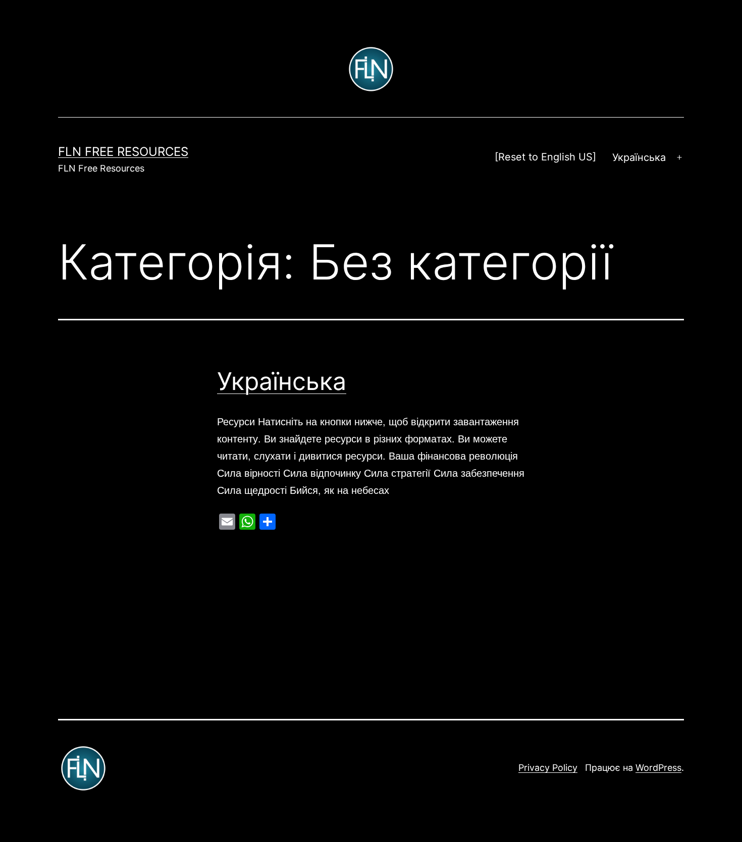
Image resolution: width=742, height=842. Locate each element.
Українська (281, 381)
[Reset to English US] (545, 157)
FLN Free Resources (123, 151)
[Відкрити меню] (679, 157)
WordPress (658, 767)
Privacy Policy (547, 767)
